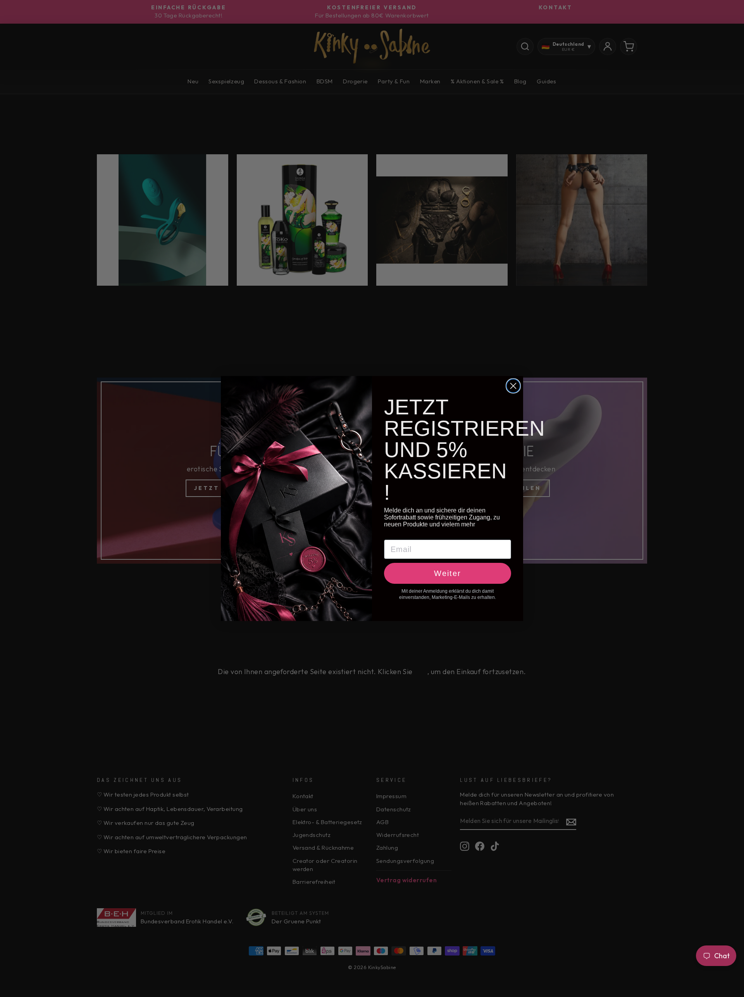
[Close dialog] (513, 386)
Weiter (447, 573)
